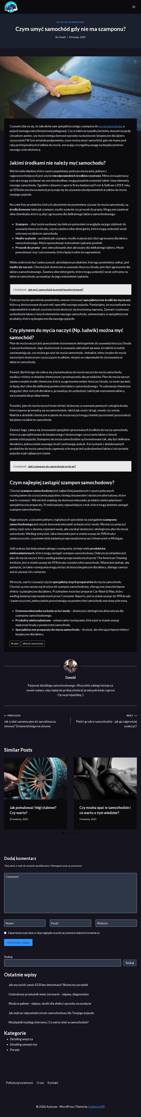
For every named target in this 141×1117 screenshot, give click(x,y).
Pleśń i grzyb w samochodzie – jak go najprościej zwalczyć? (106, 721)
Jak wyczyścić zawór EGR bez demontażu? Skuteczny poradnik (48, 985)
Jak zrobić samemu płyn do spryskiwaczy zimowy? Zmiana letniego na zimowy (30, 721)
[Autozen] (11, 7)
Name (10, 923)
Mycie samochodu (33, 643)
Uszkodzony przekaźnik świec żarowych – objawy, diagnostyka (49, 994)
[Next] (131, 793)
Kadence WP (96, 1106)
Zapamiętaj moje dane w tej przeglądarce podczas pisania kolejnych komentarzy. (54, 932)
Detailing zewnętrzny (71, 22)
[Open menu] (134, 6)
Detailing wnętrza (21, 1039)
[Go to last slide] (10, 793)
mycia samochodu (110, 126)
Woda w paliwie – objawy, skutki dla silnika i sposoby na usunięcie (50, 1003)
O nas (40, 1083)
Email (55, 923)
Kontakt (52, 1083)
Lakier (15, 643)
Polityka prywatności (19, 1083)
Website (102, 923)
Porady (15, 1050)
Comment (13, 876)
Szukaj (8, 957)
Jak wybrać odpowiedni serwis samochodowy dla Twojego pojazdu (51, 1013)
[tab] (63, 832)
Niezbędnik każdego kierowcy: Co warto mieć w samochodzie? (49, 1022)
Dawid (62, 37)
